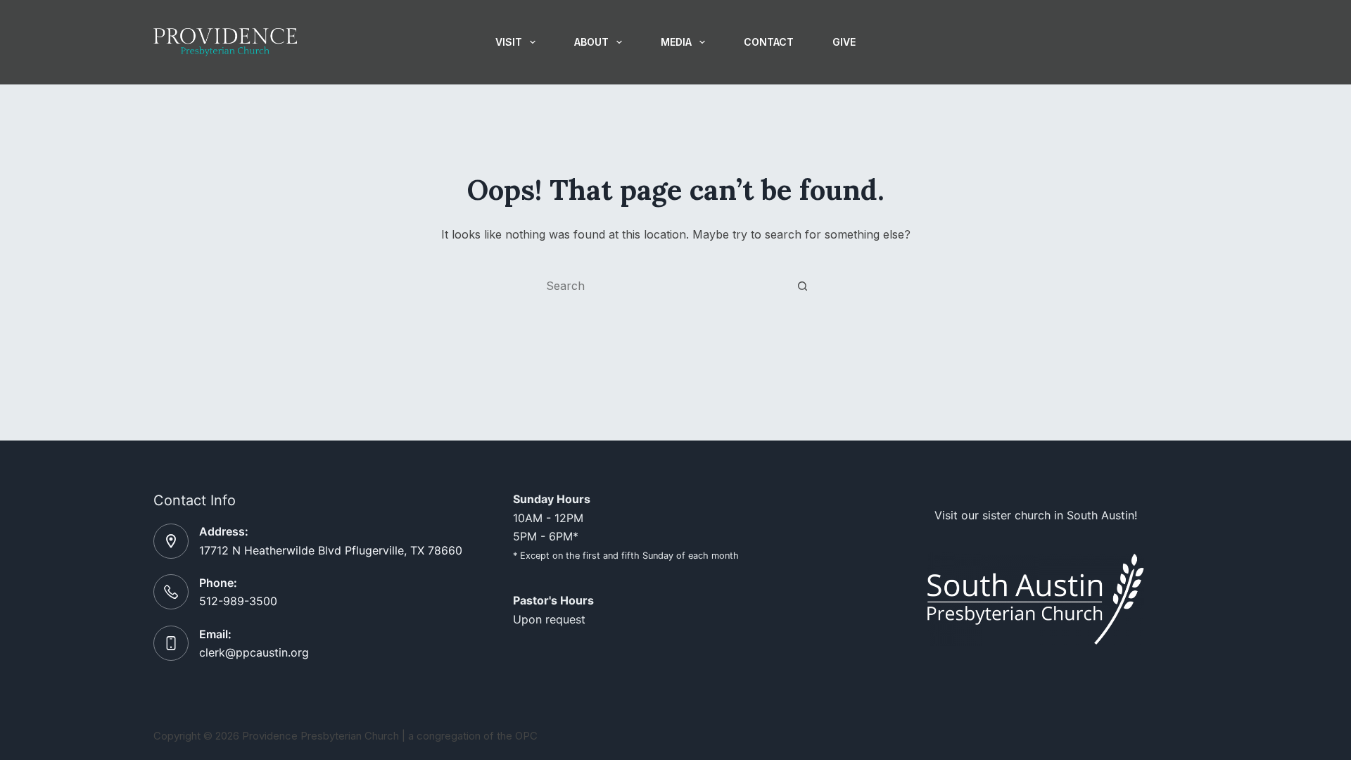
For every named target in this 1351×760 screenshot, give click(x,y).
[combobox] (662, 286)
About (591, 42)
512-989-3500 (238, 601)
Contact (769, 42)
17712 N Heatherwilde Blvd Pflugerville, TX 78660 (330, 550)
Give (844, 42)
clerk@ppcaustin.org (254, 652)
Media (676, 42)
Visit (508, 42)
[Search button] (802, 285)
